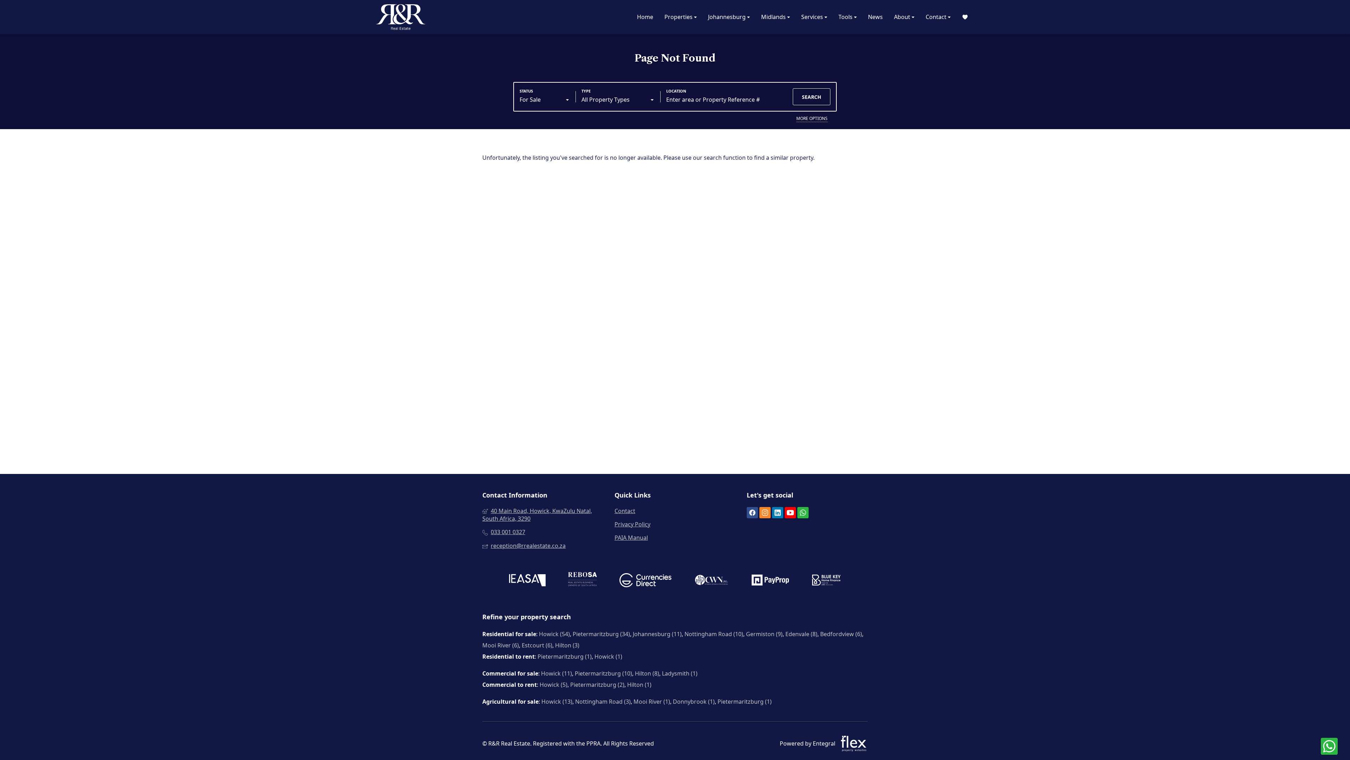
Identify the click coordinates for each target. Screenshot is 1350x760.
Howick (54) (554, 634)
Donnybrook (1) (694, 701)
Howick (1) (608, 656)
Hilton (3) (567, 645)
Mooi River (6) (500, 645)
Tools (846, 17)
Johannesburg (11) (657, 634)
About (903, 17)
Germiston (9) (764, 634)
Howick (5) (553, 685)
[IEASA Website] (527, 581)
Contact (937, 17)
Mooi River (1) (652, 701)
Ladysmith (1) (680, 673)
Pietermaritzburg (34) (601, 634)
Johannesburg (727, 17)
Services (812, 17)
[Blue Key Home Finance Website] (826, 581)
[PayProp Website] (770, 581)
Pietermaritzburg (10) (603, 673)
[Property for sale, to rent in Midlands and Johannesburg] (400, 17)
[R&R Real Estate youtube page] (790, 513)
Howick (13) (556, 701)
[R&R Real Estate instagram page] (765, 513)
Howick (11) (556, 673)
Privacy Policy (632, 524)
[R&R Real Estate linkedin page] (777, 513)
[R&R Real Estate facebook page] (752, 513)
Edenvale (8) (801, 634)
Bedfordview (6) (841, 634)
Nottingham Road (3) (603, 701)
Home (645, 17)
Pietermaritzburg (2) (597, 685)
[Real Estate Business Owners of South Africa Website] (582, 581)
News (875, 17)
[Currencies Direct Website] (645, 581)
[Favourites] (965, 17)
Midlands (774, 17)
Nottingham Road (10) (713, 634)
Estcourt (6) (537, 645)
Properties (679, 17)
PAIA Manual (631, 538)
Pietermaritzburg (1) (565, 656)
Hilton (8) (647, 673)
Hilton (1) (639, 685)
